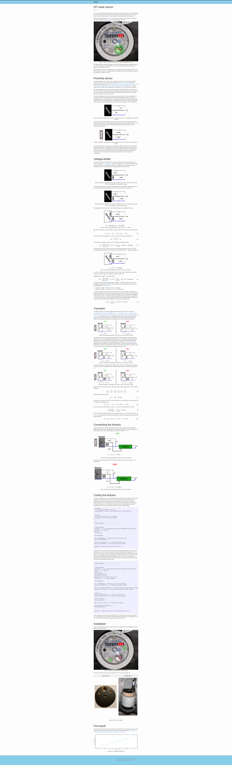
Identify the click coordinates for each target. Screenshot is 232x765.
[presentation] (116, 233)
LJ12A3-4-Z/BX (125, 82)
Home (96, 2)
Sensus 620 (109, 18)
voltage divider (106, 285)
